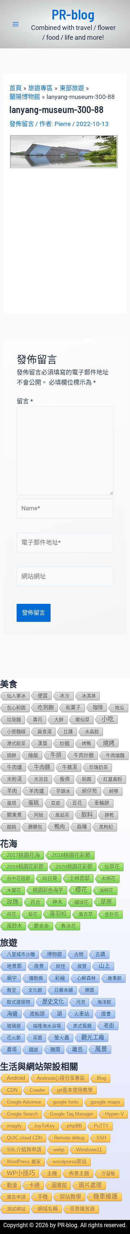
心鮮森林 (86, 978)
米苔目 (41, 779)
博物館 (54, 954)
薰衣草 (86, 914)
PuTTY (101, 1126)
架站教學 (70, 1197)
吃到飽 (46, 707)
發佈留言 (21, 123)
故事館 (115, 978)
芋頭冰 (63, 791)
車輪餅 (101, 803)
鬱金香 (41, 926)
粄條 (65, 779)
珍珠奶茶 (98, 767)
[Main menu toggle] (15, 24)
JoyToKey (44, 1126)
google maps (105, 1102)
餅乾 (109, 815)
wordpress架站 (70, 1161)
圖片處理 (90, 1185)
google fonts (66, 1102)
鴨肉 (59, 827)
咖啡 (98, 707)
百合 (35, 902)
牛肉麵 (42, 767)
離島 (77, 1049)
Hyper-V (114, 1114)
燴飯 (33, 755)
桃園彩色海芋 (48, 890)
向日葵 (49, 878)
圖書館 (59, 1185)
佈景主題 (79, 1173)
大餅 (59, 719)
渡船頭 (37, 1014)
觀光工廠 (92, 1037)
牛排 (56, 755)
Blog (101, 1078)
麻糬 (82, 827)
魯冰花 (68, 926)
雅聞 (55, 1049)
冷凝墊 (108, 1173)
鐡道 (33, 1049)
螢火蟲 (61, 1037)
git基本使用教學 (75, 1090)
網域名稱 (48, 1209)
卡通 (34, 1185)
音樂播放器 (82, 1209)
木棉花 (108, 878)
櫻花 (81, 890)
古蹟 (100, 954)
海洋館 (104, 1002)
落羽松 (58, 914)
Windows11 (89, 1149)
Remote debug (69, 1137)
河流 (80, 1002)
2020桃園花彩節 (74, 867)
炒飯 (65, 743)
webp (58, 1149)
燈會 (106, 1014)
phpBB (74, 1126)
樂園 (89, 990)
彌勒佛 (36, 978)
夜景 (39, 966)
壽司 (37, 719)
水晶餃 (92, 731)
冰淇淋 (89, 695)
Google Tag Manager (71, 1114)
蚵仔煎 (89, 791)
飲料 (87, 814)
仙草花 (112, 867)
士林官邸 (79, 878)
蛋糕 (33, 803)
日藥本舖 (63, 990)
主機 (52, 1173)
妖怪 (60, 966)
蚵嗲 (113, 791)
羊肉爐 (36, 791)
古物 (78, 954)
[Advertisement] (65, 237)
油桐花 (106, 890)
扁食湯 (45, 731)
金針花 (112, 914)
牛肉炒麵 (84, 755)
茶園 (37, 1037)
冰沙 (65, 695)
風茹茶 (62, 815)
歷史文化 (53, 1002)
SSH (101, 1137)
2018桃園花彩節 (71, 855)
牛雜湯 (69, 767)
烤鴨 (86, 743)
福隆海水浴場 (47, 1026)
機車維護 (105, 1196)
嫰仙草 (82, 719)
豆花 (77, 803)
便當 (43, 695)
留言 (25, 401)
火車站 (81, 1014)
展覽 (82, 966)
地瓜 (119, 707)
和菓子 (73, 707)
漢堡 (43, 743)
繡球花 (81, 902)
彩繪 (60, 978)
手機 (43, 1197)
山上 (104, 966)
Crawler (37, 1090)
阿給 (38, 815)
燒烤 (108, 743)
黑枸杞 (106, 827)
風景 (101, 1049)
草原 (106, 902)
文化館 (35, 990)
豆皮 (55, 803)
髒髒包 (35, 827)
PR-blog (73, 14)
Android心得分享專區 (61, 1078)
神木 (57, 902)
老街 (109, 1026)
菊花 (33, 914)
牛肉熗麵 (115, 755)
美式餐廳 (82, 1026)
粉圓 (86, 779)
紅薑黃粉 (112, 779)
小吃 (107, 719)
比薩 (68, 731)
